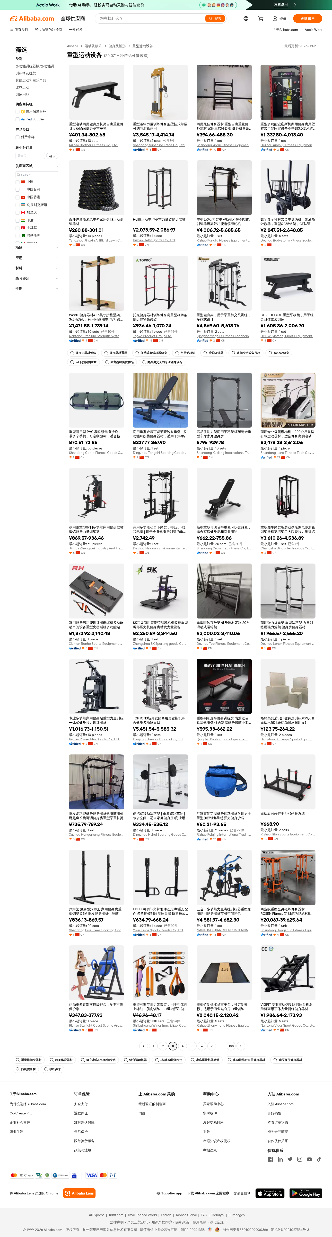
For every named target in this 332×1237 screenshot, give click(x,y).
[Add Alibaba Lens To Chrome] (79, 1193)
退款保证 (81, 1113)
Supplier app (171, 1193)
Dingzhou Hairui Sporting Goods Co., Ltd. (160, 834)
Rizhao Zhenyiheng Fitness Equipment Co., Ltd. (224, 1025)
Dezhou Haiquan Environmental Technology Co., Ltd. (160, 548)
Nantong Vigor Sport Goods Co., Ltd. (288, 1025)
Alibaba (72, 46)
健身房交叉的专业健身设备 (164, 362)
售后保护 (81, 1132)
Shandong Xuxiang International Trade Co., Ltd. (224, 453)
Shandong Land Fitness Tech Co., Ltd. (288, 453)
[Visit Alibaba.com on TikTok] (319, 1159)
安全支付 (81, 1104)
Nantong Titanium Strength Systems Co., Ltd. (96, 336)
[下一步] (240, 1046)
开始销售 (274, 1113)
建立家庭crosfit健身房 (101, 1060)
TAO (204, 1215)
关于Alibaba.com (23, 1094)
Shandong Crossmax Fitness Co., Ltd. (224, 548)
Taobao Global (186, 1215)
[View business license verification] (210, 1229)
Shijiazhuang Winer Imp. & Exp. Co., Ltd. (160, 1025)
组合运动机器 (138, 1060)
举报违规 (210, 1150)
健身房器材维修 (86, 353)
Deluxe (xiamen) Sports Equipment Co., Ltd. (288, 336)
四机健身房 (28, 1069)
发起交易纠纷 (213, 1122)
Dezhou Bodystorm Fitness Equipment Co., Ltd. (288, 240)
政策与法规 (82, 1150)
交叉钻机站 (188, 353)
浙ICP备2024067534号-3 (290, 1230)
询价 (142, 1113)
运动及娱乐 (93, 46)
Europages (236, 1215)
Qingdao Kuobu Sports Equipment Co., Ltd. (224, 739)
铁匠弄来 (55, 1069)
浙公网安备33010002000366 (245, 1230)
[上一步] (143, 1046)
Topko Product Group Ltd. (152, 336)
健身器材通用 (118, 353)
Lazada (166, 1215)
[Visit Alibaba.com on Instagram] (300, 1159)
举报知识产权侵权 (216, 1141)
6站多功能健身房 (171, 1060)
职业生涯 (16, 1132)
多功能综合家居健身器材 (249, 1060)
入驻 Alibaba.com (281, 1104)
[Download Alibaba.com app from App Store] (270, 1193)
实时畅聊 (210, 1113)
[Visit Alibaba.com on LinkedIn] (280, 1159)
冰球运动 (22, 87)
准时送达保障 (84, 1122)
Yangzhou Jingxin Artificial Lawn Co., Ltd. (96, 240)
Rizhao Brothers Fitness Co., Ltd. (93, 145)
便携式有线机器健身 (154, 353)
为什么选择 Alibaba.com (28, 1104)
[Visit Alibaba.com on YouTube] (309, 1159)
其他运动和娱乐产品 (31, 80)
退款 (206, 1132)
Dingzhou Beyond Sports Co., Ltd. (158, 739)
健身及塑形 (117, 46)
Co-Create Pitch (22, 1113)
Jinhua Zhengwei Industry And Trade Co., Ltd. (96, 548)
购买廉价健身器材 (290, 1060)
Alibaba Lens (24, 1193)
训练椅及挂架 (26, 73)
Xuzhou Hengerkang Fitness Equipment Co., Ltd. (96, 834)
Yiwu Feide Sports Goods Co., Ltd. (158, 930)
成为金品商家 (278, 1132)
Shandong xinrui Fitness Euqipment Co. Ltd (224, 145)
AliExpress (97, 1215)
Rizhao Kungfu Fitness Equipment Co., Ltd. (224, 240)
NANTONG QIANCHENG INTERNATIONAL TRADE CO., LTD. (224, 930)
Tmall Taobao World (142, 1215)
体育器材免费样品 (122, 362)
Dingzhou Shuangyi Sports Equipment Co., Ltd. (288, 739)
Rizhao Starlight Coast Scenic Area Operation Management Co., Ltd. (96, 1025)
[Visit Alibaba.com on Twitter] (290, 1159)
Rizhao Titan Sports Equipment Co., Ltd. (288, 834)
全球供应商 (73, 18)
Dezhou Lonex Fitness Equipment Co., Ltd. (288, 643)
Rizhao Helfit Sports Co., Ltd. (154, 240)
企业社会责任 (20, 1122)
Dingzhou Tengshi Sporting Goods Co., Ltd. (160, 453)
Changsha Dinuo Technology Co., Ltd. (288, 548)
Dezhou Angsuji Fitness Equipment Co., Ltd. (288, 145)
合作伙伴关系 (278, 1141)
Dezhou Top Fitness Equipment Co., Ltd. (224, 643)
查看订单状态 (278, 1122)
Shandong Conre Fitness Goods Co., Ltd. (96, 453)
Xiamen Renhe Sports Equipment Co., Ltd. (96, 643)
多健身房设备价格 (248, 353)
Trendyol (217, 1215)
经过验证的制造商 (152, 1104)
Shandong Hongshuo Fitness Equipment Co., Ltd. (288, 930)
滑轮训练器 (216, 353)
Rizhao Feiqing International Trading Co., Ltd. (224, 834)
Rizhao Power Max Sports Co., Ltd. (94, 739)
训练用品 (22, 94)
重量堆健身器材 (31, 1060)
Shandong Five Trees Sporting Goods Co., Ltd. (96, 930)
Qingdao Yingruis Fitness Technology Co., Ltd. (224, 336)
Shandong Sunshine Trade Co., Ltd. (159, 145)
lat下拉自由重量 (86, 362)
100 (231, 1046)
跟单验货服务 (84, 1141)
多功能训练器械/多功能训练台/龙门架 (37, 66)
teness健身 (281, 353)
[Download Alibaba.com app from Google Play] (305, 1193)
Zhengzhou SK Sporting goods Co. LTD (160, 643)
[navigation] (37, 546)
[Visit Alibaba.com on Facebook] (270, 1159)
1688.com (116, 1215)
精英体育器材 (64, 1060)
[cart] (261, 19)
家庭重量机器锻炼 (207, 1060)
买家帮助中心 (213, 1104)
